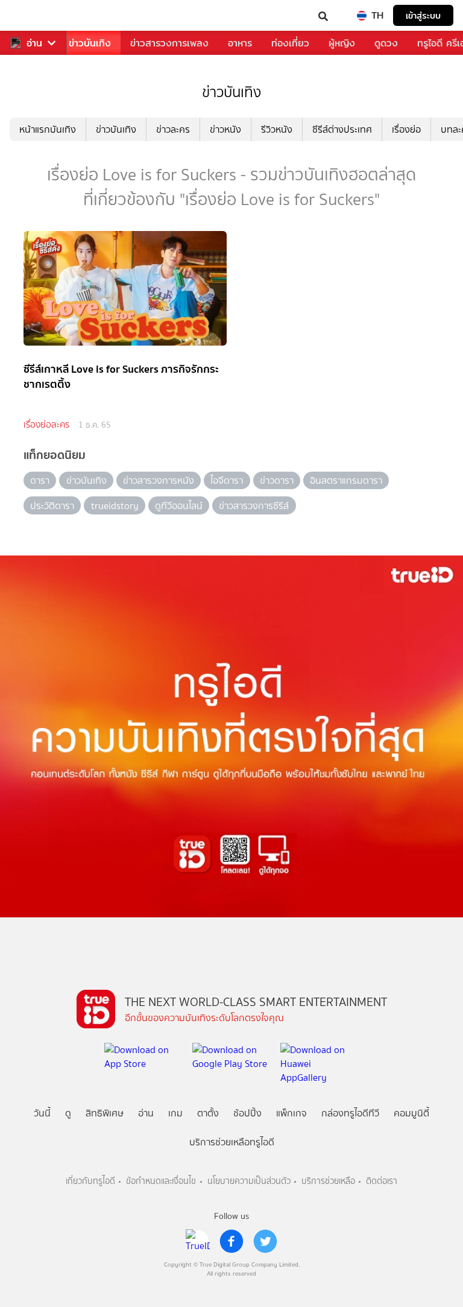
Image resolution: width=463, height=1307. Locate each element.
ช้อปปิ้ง (247, 1113)
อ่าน (34, 43)
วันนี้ (42, 1113)
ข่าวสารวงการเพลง (169, 43)
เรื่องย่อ (406, 129)
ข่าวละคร (173, 129)
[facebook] (231, 1241)
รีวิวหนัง (276, 129)
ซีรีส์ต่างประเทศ (342, 129)
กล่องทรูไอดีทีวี (350, 1113)
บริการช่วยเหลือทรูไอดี (231, 1142)
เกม (175, 1113)
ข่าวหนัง (225, 129)
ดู (68, 1113)
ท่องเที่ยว (290, 43)
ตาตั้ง (208, 1113)
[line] (198, 1241)
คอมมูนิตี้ (411, 1113)
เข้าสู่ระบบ (423, 15)
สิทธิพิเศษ (105, 1113)
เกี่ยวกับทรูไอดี (90, 1181)
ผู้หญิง (342, 43)
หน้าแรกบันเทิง (47, 129)
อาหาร (240, 43)
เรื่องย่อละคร (46, 424)
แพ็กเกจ (291, 1113)
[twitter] (265, 1241)
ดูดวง (386, 43)
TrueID (34, 15)
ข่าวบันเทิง (90, 43)
